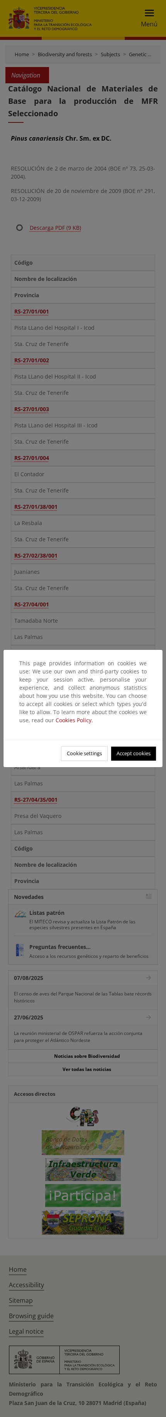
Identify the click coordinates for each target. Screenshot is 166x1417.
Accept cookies (134, 753)
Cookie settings (84, 753)
